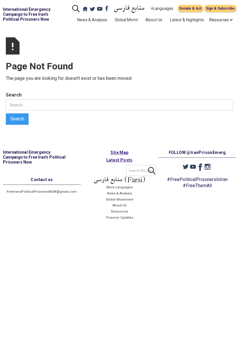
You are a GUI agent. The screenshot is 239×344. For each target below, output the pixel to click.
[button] (219, 20)
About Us (153, 19)
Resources (119, 211)
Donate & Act (190, 8)
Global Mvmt (126, 19)
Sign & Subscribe (220, 8)
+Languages (162, 8)
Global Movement (119, 199)
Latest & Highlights (187, 19)
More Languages (119, 187)
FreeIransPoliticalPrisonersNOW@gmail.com (42, 192)
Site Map (119, 152)
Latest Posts (119, 160)
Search (14, 95)
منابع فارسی (129, 9)
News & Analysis (92, 19)
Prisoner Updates (119, 218)
